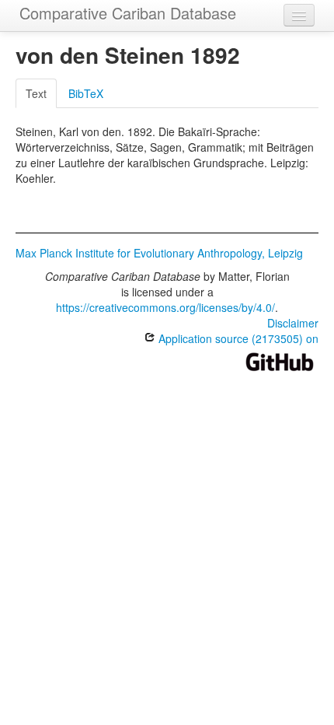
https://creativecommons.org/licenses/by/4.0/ (165, 307)
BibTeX (85, 93)
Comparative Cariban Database (127, 13)
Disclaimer (292, 323)
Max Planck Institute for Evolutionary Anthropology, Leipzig (159, 253)
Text (36, 93)
